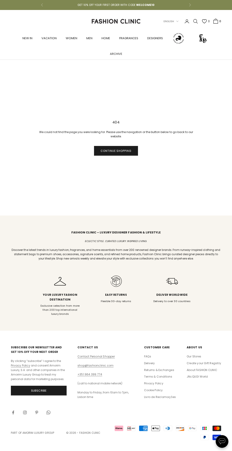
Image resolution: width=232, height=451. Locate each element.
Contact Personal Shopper (96, 356)
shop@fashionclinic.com (95, 365)
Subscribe (39, 391)
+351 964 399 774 (89, 374)
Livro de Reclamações (160, 397)
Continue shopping (116, 151)
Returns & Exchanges (159, 370)
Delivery (149, 363)
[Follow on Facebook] (13, 412)
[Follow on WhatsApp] (48, 412)
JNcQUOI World (197, 376)
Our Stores (194, 356)
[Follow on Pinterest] (36, 412)
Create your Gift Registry (204, 363)
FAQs (147, 356)
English (169, 21)
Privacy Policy (20, 365)
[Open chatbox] (222, 441)
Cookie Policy (153, 390)
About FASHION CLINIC (202, 370)
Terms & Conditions (158, 376)
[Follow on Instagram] (25, 412)
